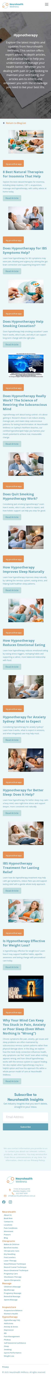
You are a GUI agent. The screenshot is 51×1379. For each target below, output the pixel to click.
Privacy (5, 1367)
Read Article (12, 198)
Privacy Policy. (38, 1160)
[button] (46, 4)
